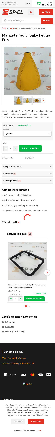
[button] (26, 306)
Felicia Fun (13, 28)
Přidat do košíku (30, 148)
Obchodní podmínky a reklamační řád (18, 363)
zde (39, 430)
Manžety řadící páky (14, 331)
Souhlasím (36, 421)
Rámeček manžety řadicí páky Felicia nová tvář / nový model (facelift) (26, 286)
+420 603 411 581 (9, 2)
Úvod (4, 28)
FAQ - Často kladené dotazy (14, 358)
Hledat (46, 20)
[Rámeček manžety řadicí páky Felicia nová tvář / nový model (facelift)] (27, 260)
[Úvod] (12, 12)
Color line (9, 326)
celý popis (44, 117)
